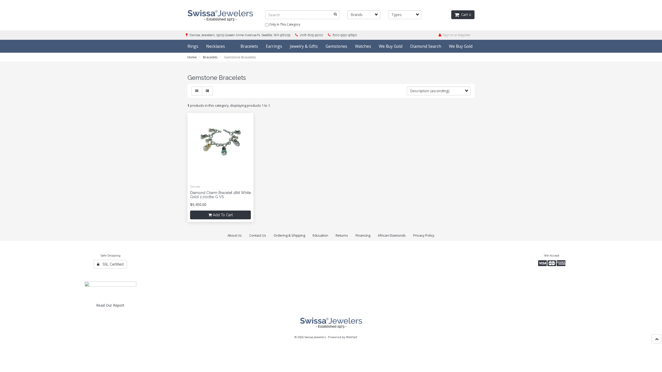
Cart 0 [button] (465, 15)
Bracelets (210, 57)
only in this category (284, 24)
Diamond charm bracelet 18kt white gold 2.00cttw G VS (220, 195)
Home (192, 57)
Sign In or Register (456, 35)
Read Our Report (110, 305)
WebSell (351, 337)
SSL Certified (111, 264)
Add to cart (222, 215)
